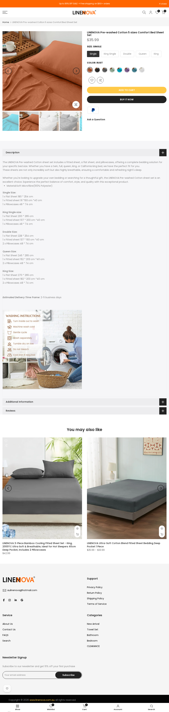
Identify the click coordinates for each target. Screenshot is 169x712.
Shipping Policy (95, 598)
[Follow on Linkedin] (15, 600)
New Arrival (93, 624)
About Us (7, 624)
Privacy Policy (94, 587)
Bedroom (92, 640)
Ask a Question (96, 119)
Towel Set (92, 629)
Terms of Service (97, 604)
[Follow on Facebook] (3, 600)
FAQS (5, 635)
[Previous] (8, 71)
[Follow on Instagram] (9, 600)
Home (5, 22)
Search (6, 640)
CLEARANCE (93, 646)
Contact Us (9, 629)
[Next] (76, 71)
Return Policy (94, 593)
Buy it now (127, 99)
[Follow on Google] (21, 600)
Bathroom (93, 635)
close (7, 4)
